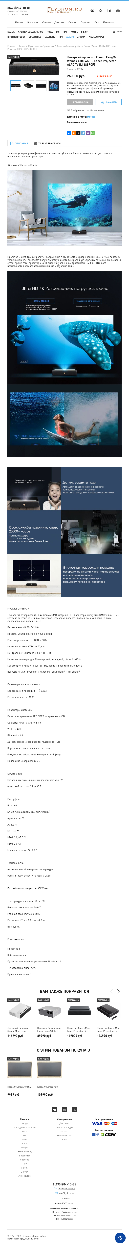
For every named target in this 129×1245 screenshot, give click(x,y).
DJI (57, 31)
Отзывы (46, 22)
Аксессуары (96, 36)
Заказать (111, 102)
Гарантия (85, 22)
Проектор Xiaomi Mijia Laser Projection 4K (78, 1029)
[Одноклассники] (74, 133)
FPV (61, 36)
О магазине (32, 22)
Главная (19, 22)
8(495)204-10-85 (19, 8)
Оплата (72, 22)
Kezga (11, 31)
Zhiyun (81, 36)
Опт (97, 22)
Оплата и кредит (64, 1127)
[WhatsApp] (93, 133)
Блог (64, 1139)
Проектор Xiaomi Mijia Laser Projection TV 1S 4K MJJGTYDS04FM (108, 1029)
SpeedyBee (35, 36)
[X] (78, 133)
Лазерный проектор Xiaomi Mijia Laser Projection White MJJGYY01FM (18, 1029)
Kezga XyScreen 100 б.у (19, 1086)
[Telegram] (83, 133)
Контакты (108, 22)
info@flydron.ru (66, 1193)
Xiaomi (70, 36)
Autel (74, 31)
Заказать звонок (20, 14)
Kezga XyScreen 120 (47, 1086)
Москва (91, 116)
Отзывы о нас (64, 1135)
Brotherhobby (16, 36)
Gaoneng (50, 36)
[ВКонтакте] (69, 133)
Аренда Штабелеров (30, 31)
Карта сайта (39, 1235)
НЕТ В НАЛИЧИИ (80, 102)
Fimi (65, 31)
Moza (50, 31)
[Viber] (88, 133)
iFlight (85, 31)
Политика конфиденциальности (22, 1238)
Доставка (59, 22)
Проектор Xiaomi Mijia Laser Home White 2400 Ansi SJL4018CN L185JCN (49, 1029)
